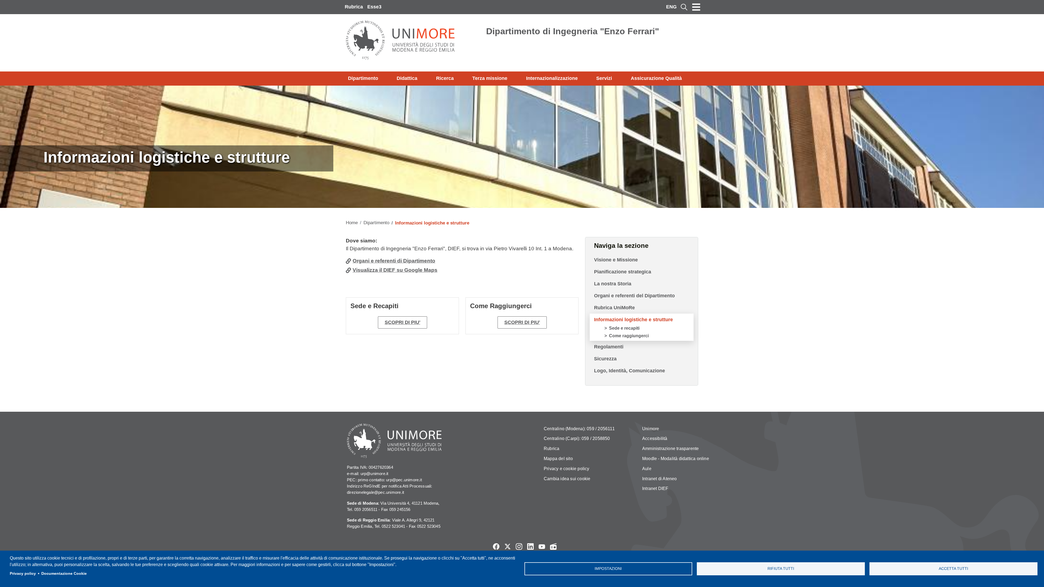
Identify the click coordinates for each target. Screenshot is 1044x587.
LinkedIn (530, 546)
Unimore (650, 428)
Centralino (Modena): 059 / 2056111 (579, 428)
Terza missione (489, 78)
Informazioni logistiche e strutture (633, 319)
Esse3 (374, 7)
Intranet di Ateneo (659, 478)
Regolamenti (608, 346)
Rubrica (354, 7)
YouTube (541, 546)
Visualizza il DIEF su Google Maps (395, 270)
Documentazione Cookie (64, 574)
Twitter (507, 546)
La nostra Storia (612, 283)
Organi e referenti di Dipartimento (394, 261)
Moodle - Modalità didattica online (675, 458)
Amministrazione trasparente (670, 448)
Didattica (407, 78)
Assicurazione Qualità (656, 78)
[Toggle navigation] (696, 7)
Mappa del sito (558, 458)
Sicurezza (605, 358)
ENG (671, 7)
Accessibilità (654, 438)
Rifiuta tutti (781, 569)
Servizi (604, 78)
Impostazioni (608, 569)
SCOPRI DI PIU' (402, 322)
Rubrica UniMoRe (614, 307)
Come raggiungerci (629, 335)
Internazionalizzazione (552, 78)
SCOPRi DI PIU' (522, 322)
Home (352, 222)
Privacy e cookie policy (566, 468)
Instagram (519, 546)
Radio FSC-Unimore (553, 546)
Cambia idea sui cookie (567, 478)
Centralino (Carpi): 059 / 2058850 (577, 438)
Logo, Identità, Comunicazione (629, 370)
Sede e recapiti (624, 328)
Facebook (496, 546)
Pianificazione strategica (622, 271)
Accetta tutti (953, 569)
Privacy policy (23, 574)
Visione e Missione (616, 260)
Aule (646, 468)
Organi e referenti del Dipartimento (634, 295)
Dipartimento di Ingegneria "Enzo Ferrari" (572, 31)
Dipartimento (363, 78)
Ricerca (445, 78)
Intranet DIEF (655, 488)
